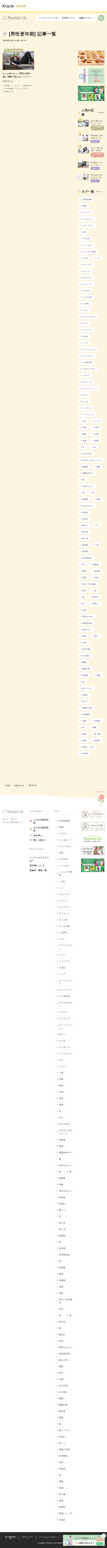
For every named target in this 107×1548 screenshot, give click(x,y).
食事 (84, 740)
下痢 (84, 427)
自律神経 (86, 714)
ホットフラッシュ (90, 388)
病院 (84, 636)
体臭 (84, 440)
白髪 (84, 642)
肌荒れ (85, 694)
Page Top (100, 791)
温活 (84, 590)
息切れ (85, 518)
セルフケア (87, 277)
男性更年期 (27, 85)
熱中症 (95, 597)
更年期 (7, 85)
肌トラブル (87, 688)
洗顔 (96, 577)
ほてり (85, 395)
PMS (84, 206)
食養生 (97, 740)
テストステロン (22, 88)
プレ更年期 (87, 362)
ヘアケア (86, 375)
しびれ (85, 258)
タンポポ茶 (87, 297)
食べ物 (97, 733)
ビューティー (88, 355)
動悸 (98, 466)
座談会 (85, 512)
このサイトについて (27, 1537)
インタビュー (88, 219)
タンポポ (86, 290)
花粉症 (97, 720)
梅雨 (84, 571)
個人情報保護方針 (10, 1537)
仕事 (96, 434)
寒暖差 (85, 499)
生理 (84, 610)
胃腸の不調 (87, 707)
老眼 (98, 675)
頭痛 (84, 733)
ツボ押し (86, 303)
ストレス (16, 85)
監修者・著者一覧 (38, 870)
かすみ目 (86, 238)
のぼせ (85, 336)
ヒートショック (89, 349)
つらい (85, 310)
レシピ (97, 421)
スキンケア (87, 264)
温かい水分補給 (89, 584)
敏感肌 (85, 544)
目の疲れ (86, 655)
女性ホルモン (88, 486)
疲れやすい (87, 629)
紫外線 (85, 675)
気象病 (97, 571)
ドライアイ (87, 329)
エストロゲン (88, 225)
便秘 (96, 440)
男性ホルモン (10, 91)
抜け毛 (85, 531)
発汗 (96, 636)
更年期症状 (87, 557)
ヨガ (84, 421)
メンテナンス (88, 414)
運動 (95, 727)
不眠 (96, 427)
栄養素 (95, 564)
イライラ (86, 212)
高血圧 (85, 753)
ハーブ (85, 342)
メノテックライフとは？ (49, 17)
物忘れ (95, 603)
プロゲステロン (89, 368)
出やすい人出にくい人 (91, 460)
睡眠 (84, 662)
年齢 (98, 499)
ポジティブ (87, 382)
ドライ (85, 323)
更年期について (68, 17)
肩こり (85, 701)
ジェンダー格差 (89, 251)
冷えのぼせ (87, 453)
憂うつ (85, 525)
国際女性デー (88, 473)
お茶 (84, 232)
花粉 (84, 720)
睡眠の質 (86, 668)
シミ (98, 258)
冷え (95, 447)
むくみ (85, 401)
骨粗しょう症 (88, 747)
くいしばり (87, 245)
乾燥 (84, 434)
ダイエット (87, 284)
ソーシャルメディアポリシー (47, 1537)
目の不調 (86, 649)
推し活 (85, 538)
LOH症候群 (9, 88)
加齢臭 (85, 466)
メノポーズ (87, 408)
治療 (84, 577)
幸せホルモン (88, 505)
